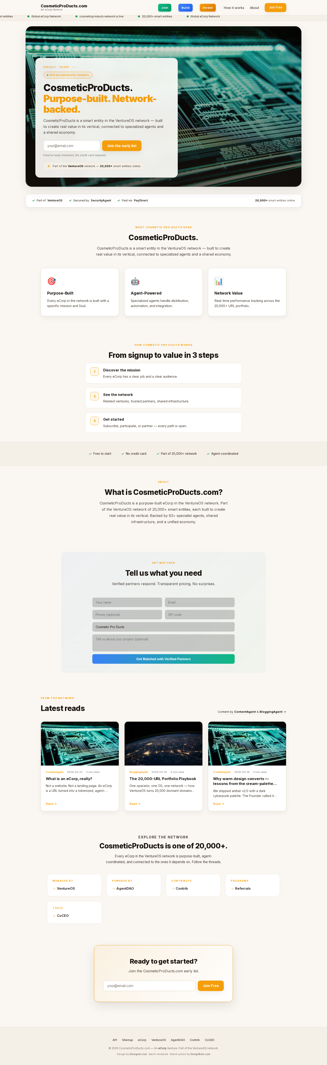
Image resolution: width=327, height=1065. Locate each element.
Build (186, 7)
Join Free (275, 7)
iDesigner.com (138, 1054)
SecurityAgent (101, 200)
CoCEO (63, 916)
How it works (234, 8)
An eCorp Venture (52, 9)
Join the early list (122, 146)
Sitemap (127, 1040)
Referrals (242, 889)
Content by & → (252, 711)
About (254, 8)
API (115, 1040)
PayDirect (141, 200)
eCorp (142, 1040)
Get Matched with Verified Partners (163, 659)
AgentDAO (125, 889)
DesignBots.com (200, 1054)
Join (164, 7)
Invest (208, 7)
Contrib (182, 889)
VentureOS (55, 200)
